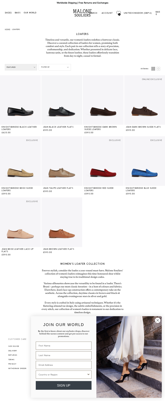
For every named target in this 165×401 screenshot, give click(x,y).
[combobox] (63, 374)
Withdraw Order (17, 368)
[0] (118, 13)
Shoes (8, 13)
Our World (30, 13)
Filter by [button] (45, 67)
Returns (12, 355)
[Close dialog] (157, 320)
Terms (11, 359)
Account (107, 13)
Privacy (12, 364)
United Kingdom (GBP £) (138, 13)
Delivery (12, 351)
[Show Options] (88, 374)
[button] (3, 100)
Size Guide (13, 346)
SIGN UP (63, 385)
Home (7, 29)
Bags (17, 13)
